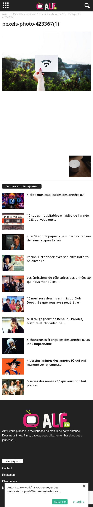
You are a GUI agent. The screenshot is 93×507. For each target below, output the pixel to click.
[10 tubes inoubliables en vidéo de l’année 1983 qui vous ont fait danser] (13, 221)
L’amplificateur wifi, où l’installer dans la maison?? (38, 14)
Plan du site (9, 481)
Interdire (78, 502)
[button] (86, 6)
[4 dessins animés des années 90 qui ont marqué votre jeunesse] (13, 366)
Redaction (8, 474)
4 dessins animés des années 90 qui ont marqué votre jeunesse (56, 362)
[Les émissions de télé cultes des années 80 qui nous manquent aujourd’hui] (13, 284)
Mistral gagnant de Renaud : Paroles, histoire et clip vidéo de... (55, 321)
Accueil (5, 14)
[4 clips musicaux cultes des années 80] (13, 201)
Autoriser (60, 502)
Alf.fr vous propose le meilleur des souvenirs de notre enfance (41, 431)
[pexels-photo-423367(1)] (46, 61)
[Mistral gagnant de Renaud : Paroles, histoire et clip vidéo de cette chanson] (13, 325)
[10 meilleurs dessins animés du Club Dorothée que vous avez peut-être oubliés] (13, 304)
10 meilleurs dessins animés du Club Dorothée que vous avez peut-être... (54, 300)
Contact (7, 468)
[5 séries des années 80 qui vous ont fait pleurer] (13, 387)
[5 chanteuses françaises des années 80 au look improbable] (13, 346)
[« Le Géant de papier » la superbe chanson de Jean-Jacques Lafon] (13, 242)
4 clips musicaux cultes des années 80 (55, 195)
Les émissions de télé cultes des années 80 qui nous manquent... (59, 280)
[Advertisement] (46, 122)
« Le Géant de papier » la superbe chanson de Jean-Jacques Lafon (59, 238)
